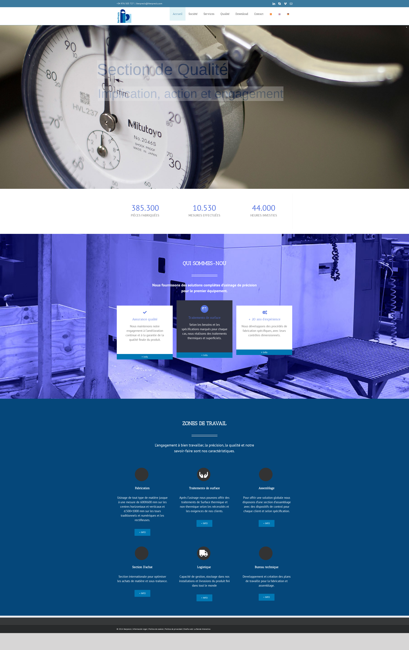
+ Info (145, 356)
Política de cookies (156, 629)
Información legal (140, 629)
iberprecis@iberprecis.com (149, 3)
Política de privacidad (173, 629)
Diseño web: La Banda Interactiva (196, 629)
